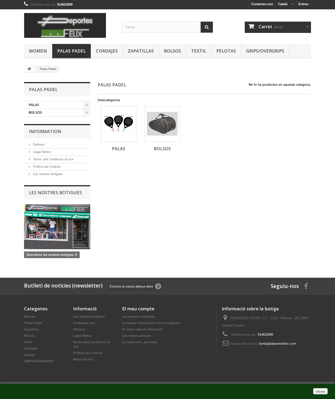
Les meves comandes (138, 316)
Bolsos (172, 51)
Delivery (38, 144)
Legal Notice (41, 152)
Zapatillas (141, 51)
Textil (198, 51)
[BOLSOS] (162, 124)
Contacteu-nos (262, 4)
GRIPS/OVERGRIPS (265, 51)
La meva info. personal (139, 342)
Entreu (303, 4)
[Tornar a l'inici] (29, 69)
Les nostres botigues (47, 174)
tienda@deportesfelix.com (277, 343)
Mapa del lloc (83, 359)
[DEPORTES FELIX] (69, 25)
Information (45, 131)
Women (38, 51)
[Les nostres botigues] (57, 226)
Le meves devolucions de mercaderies (151, 323)
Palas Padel (71, 51)
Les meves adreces (136, 336)
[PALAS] (118, 124)
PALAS (34, 105)
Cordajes (107, 51)
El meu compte (138, 309)
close (320, 391)
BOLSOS (35, 112)
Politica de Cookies (46, 166)
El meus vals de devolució (142, 329)
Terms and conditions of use (52, 159)
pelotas (226, 51)
